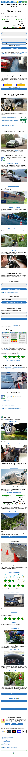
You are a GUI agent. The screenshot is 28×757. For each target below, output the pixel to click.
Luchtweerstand (14, 468)
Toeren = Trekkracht (14, 649)
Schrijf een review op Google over (11, 408)
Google (12, 588)
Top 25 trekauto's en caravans (8, 405)
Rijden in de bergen (14, 511)
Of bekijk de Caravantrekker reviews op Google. (10, 624)
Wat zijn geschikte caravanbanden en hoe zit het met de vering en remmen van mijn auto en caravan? (13, 253)
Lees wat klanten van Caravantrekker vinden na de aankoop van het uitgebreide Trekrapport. (13, 615)
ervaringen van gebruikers (17, 53)
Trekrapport (5, 349)
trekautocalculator (9, 13)
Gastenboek (14, 612)
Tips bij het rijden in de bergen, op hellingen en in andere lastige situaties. (13, 231)
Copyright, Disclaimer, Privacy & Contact (10, 747)
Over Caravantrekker (6, 400)
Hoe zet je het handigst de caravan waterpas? (10, 441)
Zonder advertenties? (6, 403)
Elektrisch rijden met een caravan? (8, 117)
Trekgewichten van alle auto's (10, 120)
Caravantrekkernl (14, 698)
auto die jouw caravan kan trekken (12, 167)
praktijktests (15, 325)
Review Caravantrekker (14, 572)
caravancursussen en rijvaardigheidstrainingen (13, 367)
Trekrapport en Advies (6, 743)
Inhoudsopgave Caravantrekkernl (8, 745)
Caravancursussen (14, 541)
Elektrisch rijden (12, 112)
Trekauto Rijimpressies (6, 740)
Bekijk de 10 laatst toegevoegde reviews (10, 292)
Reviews (14, 622)
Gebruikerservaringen (6, 741)
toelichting (17, 45)
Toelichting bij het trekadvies (14, 492)
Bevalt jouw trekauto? (14, 592)
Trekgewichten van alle (10, 122)
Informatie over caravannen (7, 737)
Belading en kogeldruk (14, 443)
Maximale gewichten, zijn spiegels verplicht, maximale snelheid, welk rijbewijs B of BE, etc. (13, 189)
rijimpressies (15, 150)
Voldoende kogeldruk (14, 628)
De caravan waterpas (14, 421)
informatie (12, 158)
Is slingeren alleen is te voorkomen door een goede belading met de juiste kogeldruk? (13, 210)
